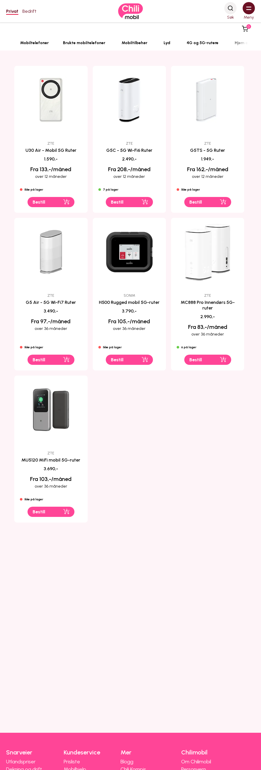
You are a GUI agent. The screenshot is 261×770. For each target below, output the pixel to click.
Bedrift (29, 11)
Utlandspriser (21, 762)
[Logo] (130, 11)
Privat (12, 11)
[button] (245, 29)
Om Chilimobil (196, 762)
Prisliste (72, 762)
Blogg (127, 762)
